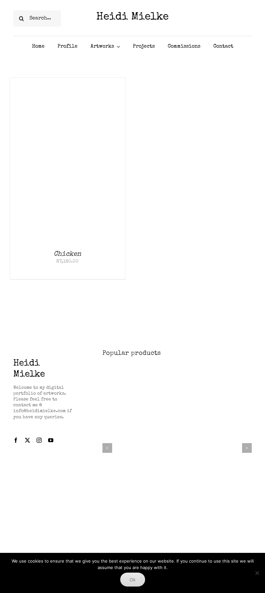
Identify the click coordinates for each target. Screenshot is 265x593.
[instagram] (39, 440)
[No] (257, 573)
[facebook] (15, 440)
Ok (133, 579)
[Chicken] (67, 80)
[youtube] (50, 440)
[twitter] (27, 440)
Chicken (67, 254)
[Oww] (177, 372)
